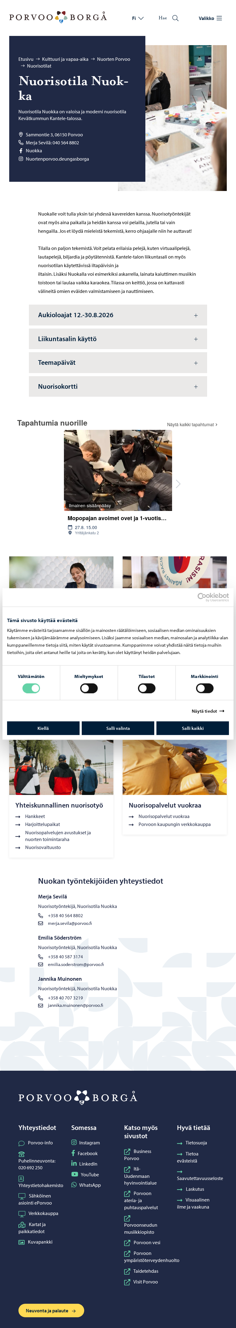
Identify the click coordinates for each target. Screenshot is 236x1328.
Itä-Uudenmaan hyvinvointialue (140, 1176)
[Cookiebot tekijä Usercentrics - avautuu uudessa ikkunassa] (207, 597)
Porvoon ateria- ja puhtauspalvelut (141, 1200)
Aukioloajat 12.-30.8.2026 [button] (75, 314)
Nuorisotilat (39, 66)
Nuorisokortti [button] (58, 386)
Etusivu (25, 59)
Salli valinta (118, 728)
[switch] (89, 688)
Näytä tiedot (204, 711)
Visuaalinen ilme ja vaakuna (193, 1203)
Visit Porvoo (145, 1282)
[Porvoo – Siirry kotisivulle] (58, 17)
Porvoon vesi (147, 1242)
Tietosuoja (196, 1142)
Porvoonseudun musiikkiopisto (140, 1228)
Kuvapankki (40, 1242)
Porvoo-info (40, 1142)
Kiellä (43, 728)
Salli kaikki (193, 728)
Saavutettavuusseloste (200, 1178)
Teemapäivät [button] (57, 362)
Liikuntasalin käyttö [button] (67, 338)
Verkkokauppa (43, 1213)
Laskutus (195, 1189)
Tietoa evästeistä (188, 1157)
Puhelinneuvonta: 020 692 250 (36, 1164)
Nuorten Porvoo (113, 59)
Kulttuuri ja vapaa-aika (65, 59)
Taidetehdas (145, 1271)
